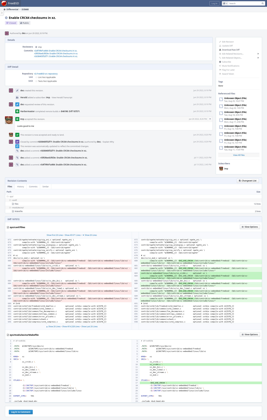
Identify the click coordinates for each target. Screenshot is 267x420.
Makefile (19, 211)
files (16, 203)
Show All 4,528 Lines (71, 326)
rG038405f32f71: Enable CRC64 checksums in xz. (56, 56)
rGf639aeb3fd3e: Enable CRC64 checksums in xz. (56, 53)
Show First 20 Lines (55, 235)
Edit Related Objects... (232, 57)
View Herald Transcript (62, 97)
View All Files (239, 155)
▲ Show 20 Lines (53, 326)
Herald (23, 97)
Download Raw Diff (230, 49)
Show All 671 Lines (73, 235)
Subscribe (226, 61)
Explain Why (108, 141)
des (23, 33)
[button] (214, 3)
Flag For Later (228, 69)
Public (26, 22)
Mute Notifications (230, 65)
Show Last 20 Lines (89, 326)
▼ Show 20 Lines (89, 235)
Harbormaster (27, 111)
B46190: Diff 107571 (70, 111)
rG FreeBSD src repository (46, 73)
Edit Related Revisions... (233, 53)
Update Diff (227, 45)
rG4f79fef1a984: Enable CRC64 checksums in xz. (55, 50)
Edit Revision (228, 41)
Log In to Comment (20, 412)
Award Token (228, 73)
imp (226, 168)
